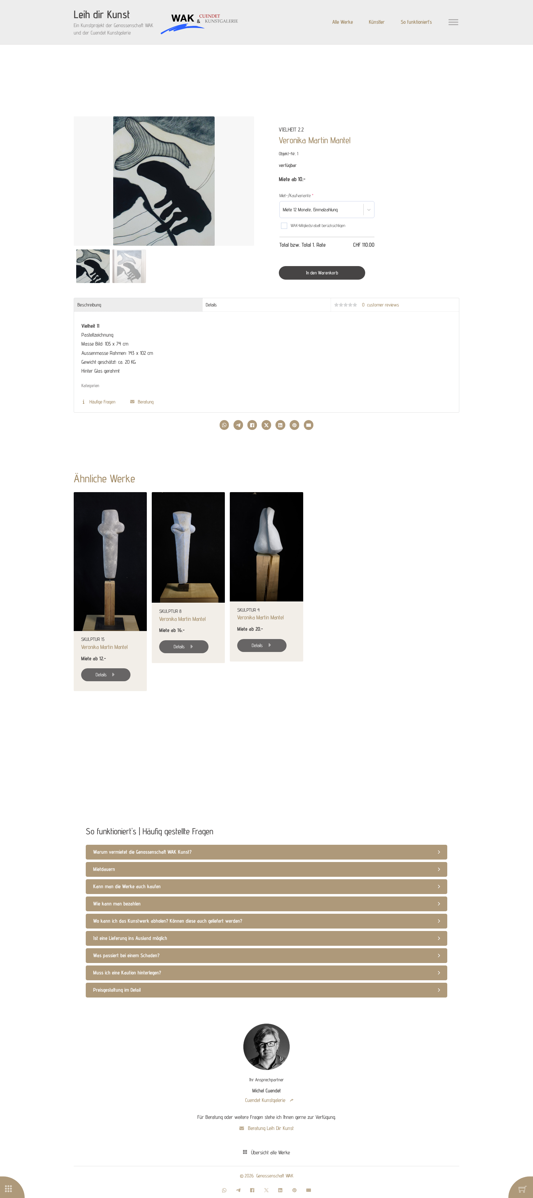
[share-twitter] (266, 425)
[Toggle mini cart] (523, 1189)
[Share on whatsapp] (224, 425)
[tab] (138, 305)
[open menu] (453, 22)
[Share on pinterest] (294, 425)
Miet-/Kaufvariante (304, 195)
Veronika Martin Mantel (314, 140)
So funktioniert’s (416, 22)
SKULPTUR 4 (248, 610)
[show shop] (15, 1189)
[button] (245, 127)
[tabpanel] (266, 360)
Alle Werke (342, 22)
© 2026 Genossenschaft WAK (266, 1176)
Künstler (377, 22)
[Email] (308, 425)
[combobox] (339, 210)
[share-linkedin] (280, 425)
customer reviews (380, 305)
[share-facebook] (252, 425)
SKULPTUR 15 (93, 639)
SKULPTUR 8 (170, 611)
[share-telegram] (238, 425)
